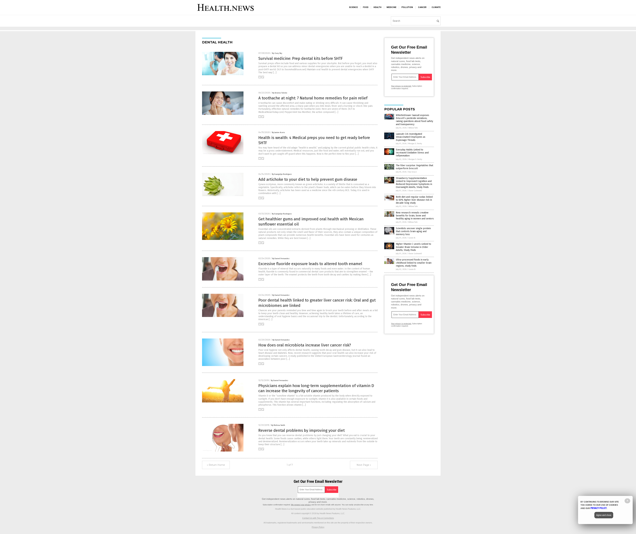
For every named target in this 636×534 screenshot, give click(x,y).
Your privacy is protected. (401, 86)
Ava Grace (412, 172)
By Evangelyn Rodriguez (282, 174)
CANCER (422, 7)
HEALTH (377, 7)
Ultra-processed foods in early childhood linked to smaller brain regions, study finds (413, 262)
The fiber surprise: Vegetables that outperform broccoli (414, 167)
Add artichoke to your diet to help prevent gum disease (307, 179)
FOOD (365, 7)
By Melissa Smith (278, 425)
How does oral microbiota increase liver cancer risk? (304, 345)
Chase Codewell (415, 191)
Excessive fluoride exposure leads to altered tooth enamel (310, 263)
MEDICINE (391, 7)
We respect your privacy (301, 505)
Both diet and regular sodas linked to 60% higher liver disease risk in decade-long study (414, 200)
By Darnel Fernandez (281, 258)
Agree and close (603, 515)
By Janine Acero (278, 132)
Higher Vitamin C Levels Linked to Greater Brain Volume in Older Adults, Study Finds (413, 247)
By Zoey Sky (277, 53)
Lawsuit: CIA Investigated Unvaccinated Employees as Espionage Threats (410, 137)
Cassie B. (412, 238)
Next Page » (364, 464)
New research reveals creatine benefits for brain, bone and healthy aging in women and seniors (415, 215)
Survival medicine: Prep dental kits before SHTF (300, 58)
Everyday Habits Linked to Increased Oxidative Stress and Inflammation (412, 152)
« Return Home (216, 464)
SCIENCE (353, 7)
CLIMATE (436, 7)
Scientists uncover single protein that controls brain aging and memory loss (413, 231)
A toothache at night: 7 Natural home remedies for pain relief (313, 98)
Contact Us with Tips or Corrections (318, 518)
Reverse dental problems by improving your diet (301, 430)
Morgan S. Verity (415, 143)
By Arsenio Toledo (279, 93)
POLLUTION (407, 7)
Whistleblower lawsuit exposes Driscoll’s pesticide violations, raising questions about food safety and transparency (414, 120)
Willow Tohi (413, 128)
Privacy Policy (318, 527)
